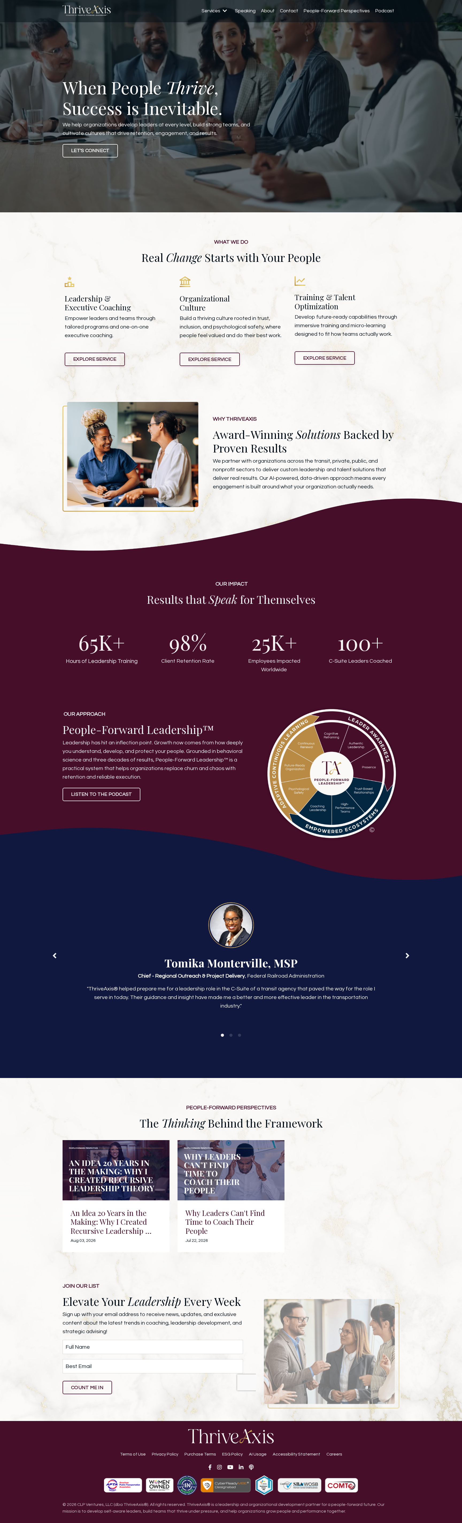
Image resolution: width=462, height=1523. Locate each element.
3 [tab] (239, 1035)
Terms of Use (133, 1454)
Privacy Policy (165, 1454)
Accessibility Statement (296, 1454)
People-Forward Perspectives (336, 10)
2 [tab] (231, 1035)
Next (407, 955)
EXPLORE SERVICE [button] (94, 359)
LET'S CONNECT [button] (90, 150)
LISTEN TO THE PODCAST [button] (101, 794)
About (268, 10)
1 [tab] (222, 1035)
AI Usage (258, 1454)
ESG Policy (232, 1454)
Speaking (245, 10)
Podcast (384, 10)
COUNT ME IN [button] (87, 1387)
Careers (334, 1454)
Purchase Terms (200, 1454)
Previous (54, 955)
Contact (289, 10)
